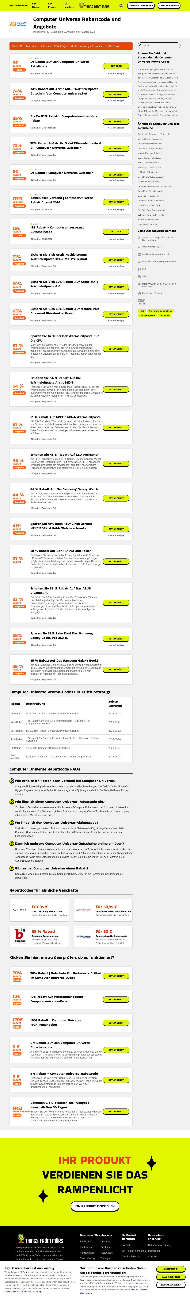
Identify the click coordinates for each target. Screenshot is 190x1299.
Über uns (105, 1241)
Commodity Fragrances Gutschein (154, 134)
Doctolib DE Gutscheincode (150, 177)
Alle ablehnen (171, 1277)
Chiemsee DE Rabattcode (150, 148)
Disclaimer (106, 1247)
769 (144, 276)
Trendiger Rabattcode (106, 1260)
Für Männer (36, 5)
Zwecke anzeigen (170, 1284)
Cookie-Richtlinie (12, 1291)
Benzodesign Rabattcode (149, 158)
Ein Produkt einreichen (95, 1206)
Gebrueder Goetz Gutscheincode (113, 911)
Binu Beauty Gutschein (148, 224)
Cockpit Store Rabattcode (150, 139)
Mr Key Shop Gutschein (149, 181)
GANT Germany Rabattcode (47, 911)
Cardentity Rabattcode (148, 196)
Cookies (152, 1256)
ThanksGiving (87, 1258)
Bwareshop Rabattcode (149, 205)
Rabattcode (106, 1253)
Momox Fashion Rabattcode (151, 153)
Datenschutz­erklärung (159, 1245)
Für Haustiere (69, 5)
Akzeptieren (170, 1269)
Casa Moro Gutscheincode (150, 191)
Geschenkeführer (19, 5)
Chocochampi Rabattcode (150, 143)
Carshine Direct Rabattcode (151, 200)
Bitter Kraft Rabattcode (148, 219)
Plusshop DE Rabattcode (149, 167)
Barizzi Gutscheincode (148, 162)
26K (144, 269)
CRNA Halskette (169, 5)
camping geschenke (141, 5)
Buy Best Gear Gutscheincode (152, 210)
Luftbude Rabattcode (147, 172)
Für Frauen (52, 5)
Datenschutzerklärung (31, 1291)
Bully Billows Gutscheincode (151, 215)
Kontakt (126, 1245)
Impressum (154, 1251)
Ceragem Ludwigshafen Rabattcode (155, 186)
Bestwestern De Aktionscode (111, 936)
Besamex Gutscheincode (45, 936)
